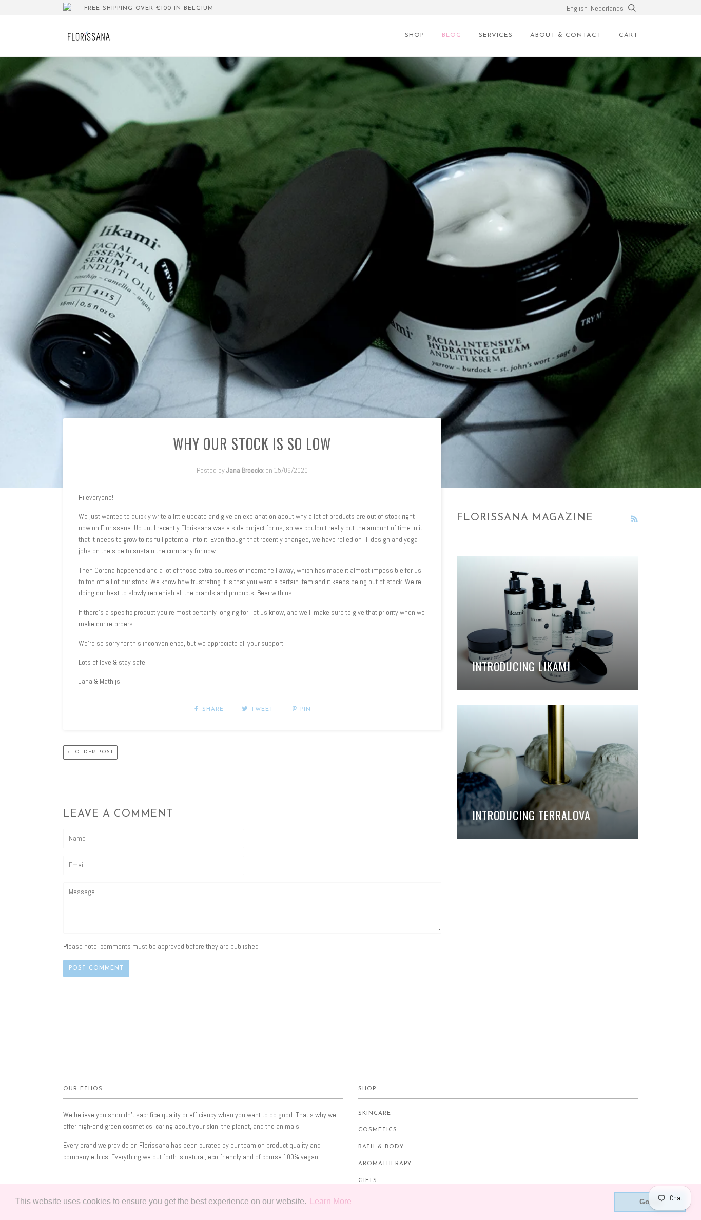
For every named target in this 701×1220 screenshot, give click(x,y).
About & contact (565, 35)
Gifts (367, 1181)
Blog (451, 35)
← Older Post (90, 752)
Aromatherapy (385, 1164)
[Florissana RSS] (634, 519)
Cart (628, 35)
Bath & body (381, 1147)
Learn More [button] (331, 1201)
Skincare (374, 1113)
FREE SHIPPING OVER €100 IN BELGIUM (148, 8)
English (577, 8)
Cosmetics (377, 1130)
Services (496, 35)
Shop (414, 35)
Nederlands (607, 8)
